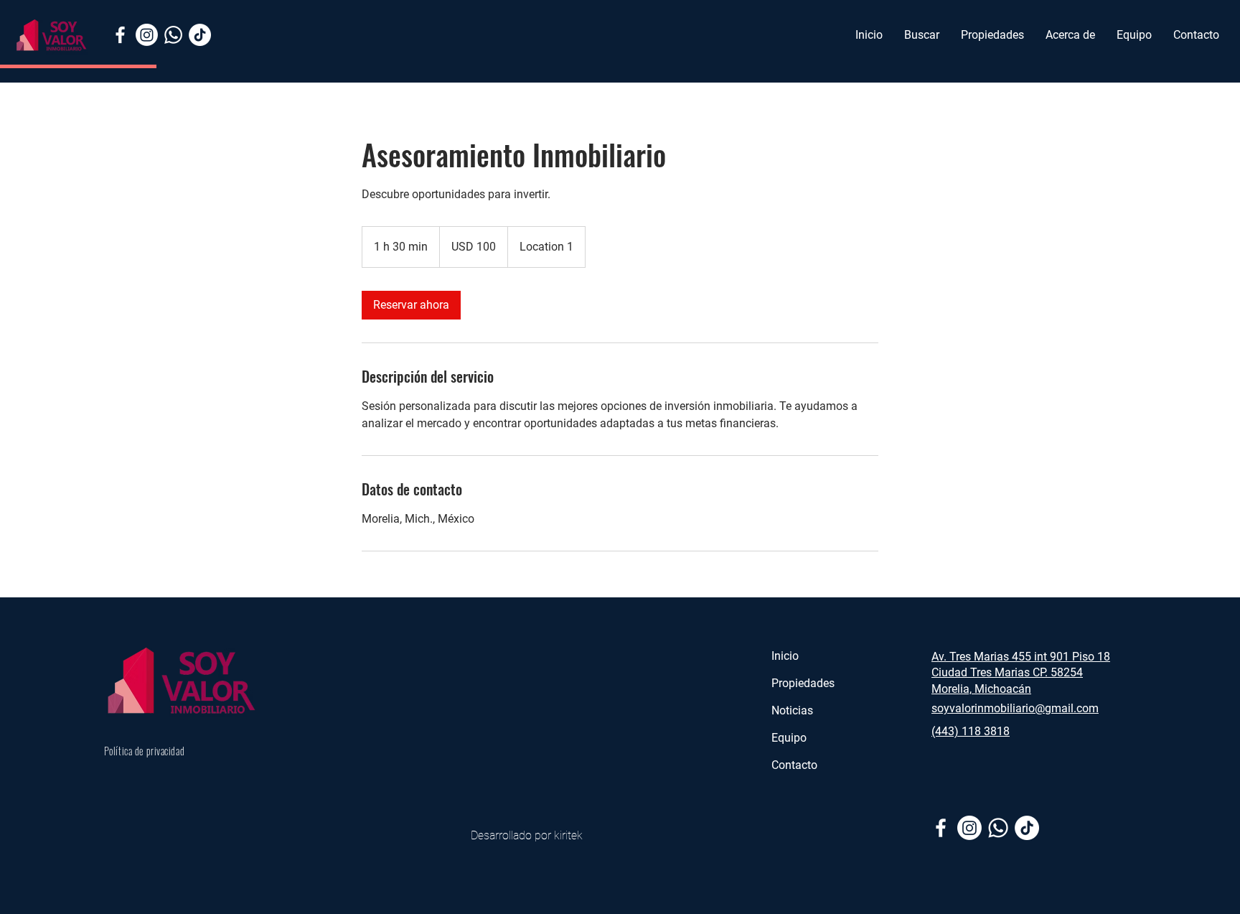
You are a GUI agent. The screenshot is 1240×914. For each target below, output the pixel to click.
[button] (992, 35)
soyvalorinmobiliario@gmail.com (1015, 708)
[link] (411, 305)
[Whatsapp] (173, 35)
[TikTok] (200, 35)
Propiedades (804, 683)
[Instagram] (147, 35)
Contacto (794, 765)
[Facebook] (120, 35)
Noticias (793, 710)
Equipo (790, 738)
